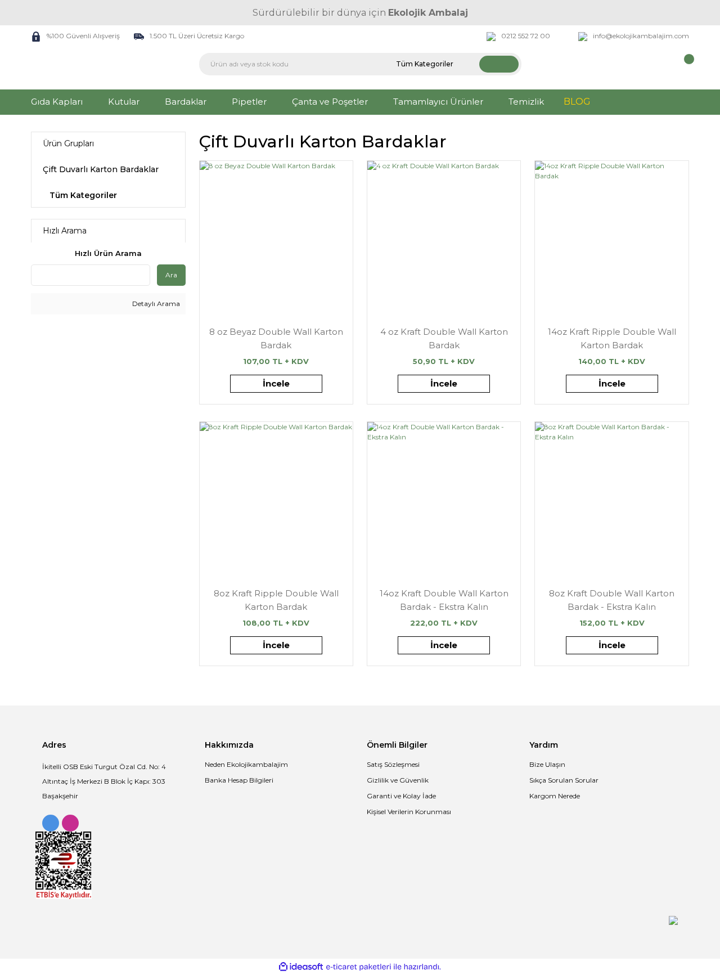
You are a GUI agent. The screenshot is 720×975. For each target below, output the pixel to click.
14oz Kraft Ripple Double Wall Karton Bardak (612, 338)
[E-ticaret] (359, 967)
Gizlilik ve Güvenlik (398, 780)
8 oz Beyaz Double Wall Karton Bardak (276, 338)
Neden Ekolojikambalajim (246, 764)
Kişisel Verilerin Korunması (409, 811)
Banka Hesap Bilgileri (239, 780)
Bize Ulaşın (547, 764)
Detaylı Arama (155, 303)
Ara (171, 275)
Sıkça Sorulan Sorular (563, 780)
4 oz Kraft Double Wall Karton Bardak (444, 338)
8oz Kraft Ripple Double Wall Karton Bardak (276, 600)
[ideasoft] (300, 966)
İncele (276, 383)
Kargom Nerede (554, 796)
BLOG (577, 101)
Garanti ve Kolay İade (401, 796)
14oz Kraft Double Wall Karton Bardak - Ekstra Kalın (444, 600)
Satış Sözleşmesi (393, 764)
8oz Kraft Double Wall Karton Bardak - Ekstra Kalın (611, 600)
